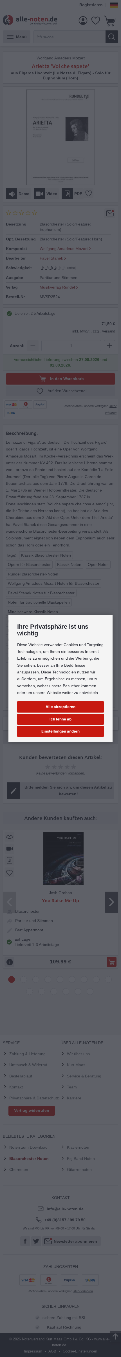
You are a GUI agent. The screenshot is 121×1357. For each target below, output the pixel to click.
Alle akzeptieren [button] (60, 706)
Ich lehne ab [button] (60, 719)
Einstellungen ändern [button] (60, 731)
